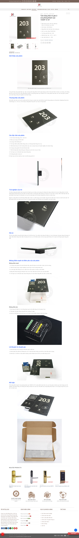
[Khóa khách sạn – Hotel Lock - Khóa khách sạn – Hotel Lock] (39, 5)
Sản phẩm (34, 9)
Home (41, 13)
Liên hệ (66, 1)
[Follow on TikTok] (26, 1)
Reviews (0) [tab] (17, 52)
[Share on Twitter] (43, 43)
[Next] (37, 28)
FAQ (69, 1)
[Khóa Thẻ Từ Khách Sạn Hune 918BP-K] (16, 477)
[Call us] (32, 1)
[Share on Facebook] (41, 43)
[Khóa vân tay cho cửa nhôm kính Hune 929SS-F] (32, 477)
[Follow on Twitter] (28, 1)
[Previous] (11, 28)
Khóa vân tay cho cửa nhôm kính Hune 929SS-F (31, 487)
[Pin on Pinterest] (48, 43)
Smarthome (51, 13)
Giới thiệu (54, 1)
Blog (62, 1)
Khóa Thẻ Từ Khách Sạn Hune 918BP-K (15, 487)
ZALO (76, 530)
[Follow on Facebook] (22, 1)
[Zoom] (11, 41)
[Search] (68, 9)
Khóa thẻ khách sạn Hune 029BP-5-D (47, 487)
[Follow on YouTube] (35, 1)
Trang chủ (23, 9)
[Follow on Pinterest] (34, 1)
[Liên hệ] (2, 534)
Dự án (48, 9)
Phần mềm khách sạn (42, 9)
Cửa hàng (58, 1)
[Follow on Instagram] (24, 1)
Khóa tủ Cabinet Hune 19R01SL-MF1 (62, 486)
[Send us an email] (30, 1)
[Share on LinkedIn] (50, 43)
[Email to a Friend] (46, 43)
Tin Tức (52, 9)
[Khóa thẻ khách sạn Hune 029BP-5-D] (47, 477)
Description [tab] (11, 52)
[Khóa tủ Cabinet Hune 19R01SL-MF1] (62, 477)
